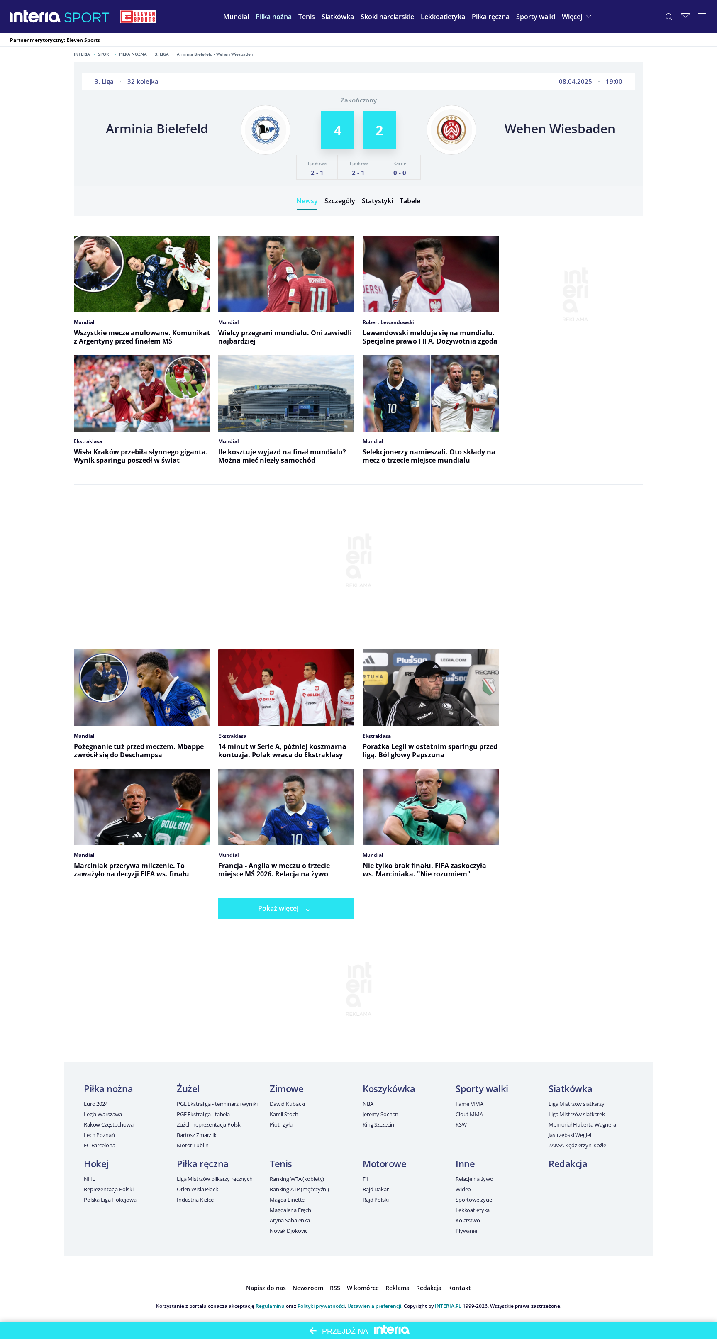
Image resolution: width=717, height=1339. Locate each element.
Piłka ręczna (203, 1163)
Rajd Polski (376, 1199)
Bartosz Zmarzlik (197, 1135)
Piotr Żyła (281, 1124)
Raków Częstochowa (109, 1124)
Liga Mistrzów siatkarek (577, 1114)
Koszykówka (389, 1088)
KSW (461, 1124)
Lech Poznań (99, 1135)
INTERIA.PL (448, 1306)
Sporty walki (482, 1088)
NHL (89, 1179)
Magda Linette (287, 1199)
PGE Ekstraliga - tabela (203, 1114)
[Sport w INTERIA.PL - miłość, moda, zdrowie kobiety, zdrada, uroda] (87, 16)
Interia (82, 54)
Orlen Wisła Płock (197, 1189)
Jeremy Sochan (380, 1114)
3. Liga (162, 54)
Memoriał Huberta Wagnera (582, 1124)
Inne (465, 1163)
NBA (368, 1103)
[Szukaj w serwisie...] (669, 17)
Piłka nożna (133, 54)
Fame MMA (469, 1103)
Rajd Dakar (376, 1189)
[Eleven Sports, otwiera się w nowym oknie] (138, 16)
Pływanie (466, 1230)
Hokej (96, 1163)
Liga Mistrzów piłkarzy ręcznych (215, 1179)
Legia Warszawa (103, 1114)
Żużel (188, 1088)
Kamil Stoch (284, 1114)
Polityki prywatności (321, 1306)
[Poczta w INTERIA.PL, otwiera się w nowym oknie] (685, 17)
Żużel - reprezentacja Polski (209, 1124)
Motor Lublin (192, 1145)
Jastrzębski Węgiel (570, 1135)
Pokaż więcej (278, 908)
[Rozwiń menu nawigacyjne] (702, 17)
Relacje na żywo (474, 1179)
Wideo (463, 1189)
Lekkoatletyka (473, 1210)
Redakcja (568, 1163)
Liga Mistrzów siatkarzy (577, 1103)
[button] (273, 17)
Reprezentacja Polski (108, 1189)
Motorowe (384, 1163)
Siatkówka (571, 1088)
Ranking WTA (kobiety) (297, 1179)
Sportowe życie (474, 1199)
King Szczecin (378, 1124)
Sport (104, 54)
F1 (365, 1179)
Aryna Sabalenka (290, 1220)
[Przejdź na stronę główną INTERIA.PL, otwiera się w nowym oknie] (35, 16)
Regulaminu (270, 1306)
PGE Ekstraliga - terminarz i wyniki (217, 1103)
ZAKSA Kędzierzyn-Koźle (577, 1145)
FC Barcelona (99, 1145)
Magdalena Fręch (290, 1210)
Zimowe (286, 1088)
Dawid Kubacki (287, 1103)
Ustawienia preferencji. (374, 1306)
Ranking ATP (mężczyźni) (299, 1189)
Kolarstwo (468, 1220)
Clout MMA (469, 1114)
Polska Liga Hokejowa (110, 1199)
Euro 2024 (96, 1103)
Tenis (281, 1163)
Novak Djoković (288, 1230)
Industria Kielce (195, 1199)
